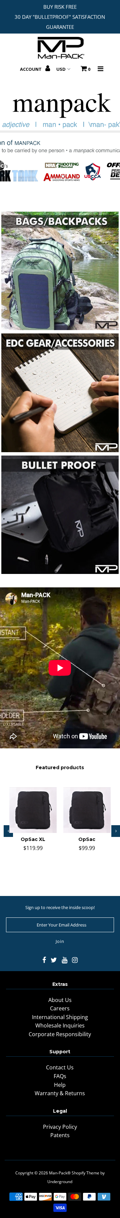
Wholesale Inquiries (60, 1025)
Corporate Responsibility (60, 1034)
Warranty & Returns (60, 1093)
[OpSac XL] (33, 810)
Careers (60, 1008)
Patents (60, 1135)
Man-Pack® (60, 1173)
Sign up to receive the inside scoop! (60, 907)
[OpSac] (87, 810)
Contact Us (60, 1067)
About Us (60, 1000)
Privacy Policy (60, 1126)
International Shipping (60, 1017)
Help (60, 1085)
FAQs (60, 1076)
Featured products (60, 767)
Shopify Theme (85, 1173)
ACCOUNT (31, 69)
